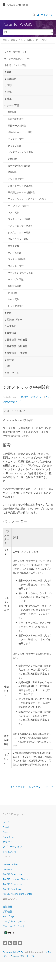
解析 (13, 40)
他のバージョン (29, 396)
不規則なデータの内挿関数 (21, 192)
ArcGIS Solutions (12, 889)
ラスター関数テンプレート (17, 58)
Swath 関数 (13, 299)
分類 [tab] (9, 85)
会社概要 (7, 906)
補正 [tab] (9, 98)
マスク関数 (13, 212)
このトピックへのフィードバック (34, 787)
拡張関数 (12, 172)
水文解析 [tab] (11, 326)
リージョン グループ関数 (20, 272)
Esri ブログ (8, 916)
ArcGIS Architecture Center (17, 893)
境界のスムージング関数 (20, 132)
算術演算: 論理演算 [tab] (17, 346)
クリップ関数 (14, 145)
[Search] (34, 14)
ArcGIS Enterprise (17, 4)
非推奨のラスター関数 (15, 65)
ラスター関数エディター (16, 52)
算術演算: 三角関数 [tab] (17, 353)
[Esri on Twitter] (5, 943)
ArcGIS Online (10, 864)
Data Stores (9, 837)
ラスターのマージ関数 (19, 219)
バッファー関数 (16, 139)
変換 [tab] (9, 92)
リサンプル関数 (16, 279)
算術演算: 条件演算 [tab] (17, 339)
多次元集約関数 (16, 119)
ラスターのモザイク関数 (20, 226)
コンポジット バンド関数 (20, 152)
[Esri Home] (9, 932)
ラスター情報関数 (17, 259)
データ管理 (41, 40)
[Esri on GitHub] (15, 943)
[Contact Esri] (20, 943)
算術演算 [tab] (11, 332)
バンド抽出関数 (16, 179)
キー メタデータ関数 (18, 206)
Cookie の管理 (17, 956)
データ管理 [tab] (13, 105)
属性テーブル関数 (17, 125)
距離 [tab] (9, 312)
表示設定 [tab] (11, 78)
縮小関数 (12, 293)
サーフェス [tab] (13, 373)
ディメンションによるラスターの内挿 (27, 199)
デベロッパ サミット (14, 926)
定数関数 (12, 159)
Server (6, 832)
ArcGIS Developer (12, 884)
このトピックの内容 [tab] (15, 410)
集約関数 (12, 112)
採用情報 (7, 911)
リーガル (30, 956)
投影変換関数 (14, 286)
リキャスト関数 (16, 266)
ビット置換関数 (16, 306)
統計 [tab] (9, 366)
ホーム (6, 822)
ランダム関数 (14, 252)
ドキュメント (10, 851)
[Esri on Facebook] (10, 943)
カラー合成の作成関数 (19, 165)
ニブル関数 (13, 246)
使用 (5, 40)
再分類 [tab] (10, 359)
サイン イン (47, 14)
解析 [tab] (9, 72)
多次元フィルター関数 (19, 232)
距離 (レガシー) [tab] (15, 319)
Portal (6, 827)
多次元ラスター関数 (18, 239)
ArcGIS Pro (8, 869)
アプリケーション (12, 846)
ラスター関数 (25, 40)
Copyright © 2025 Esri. (14, 952)
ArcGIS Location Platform (16, 879)
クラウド (7, 841)
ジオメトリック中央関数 (20, 185)
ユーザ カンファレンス (15, 921)
